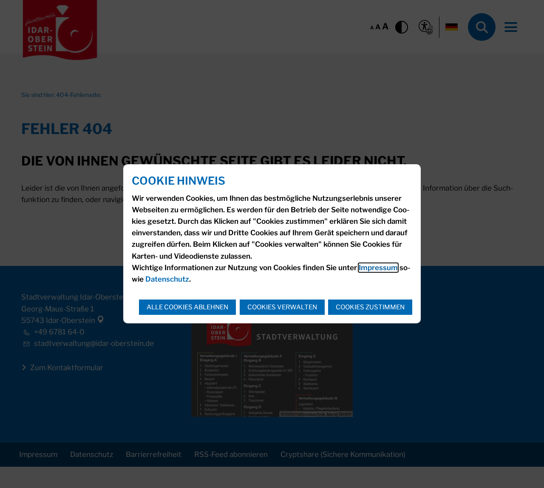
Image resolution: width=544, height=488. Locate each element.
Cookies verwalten (282, 307)
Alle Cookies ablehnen (187, 307)
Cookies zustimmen (370, 307)
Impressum (378, 267)
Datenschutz (167, 279)
